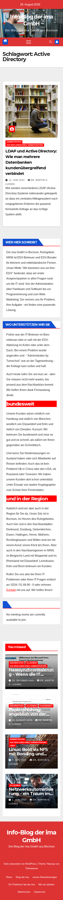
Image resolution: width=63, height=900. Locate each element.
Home (9, 877)
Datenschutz (24, 892)
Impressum (39, 892)
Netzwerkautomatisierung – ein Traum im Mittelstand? (31, 793)
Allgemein (31, 663)
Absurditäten (16, 663)
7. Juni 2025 (19, 760)
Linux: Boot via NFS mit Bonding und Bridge (28, 754)
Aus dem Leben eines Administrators (24, 145)
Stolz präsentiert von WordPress (20, 864)
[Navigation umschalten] (28, 42)
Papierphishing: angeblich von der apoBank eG (27, 714)
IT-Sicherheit (46, 706)
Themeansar (31, 868)
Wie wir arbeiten (46, 884)
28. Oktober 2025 (23, 680)
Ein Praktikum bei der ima (22, 884)
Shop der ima (22, 877)
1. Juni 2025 (19, 800)
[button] (50, 41)
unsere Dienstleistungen (45, 877)
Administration (13, 142)
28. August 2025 (22, 720)
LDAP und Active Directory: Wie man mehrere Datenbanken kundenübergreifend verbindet (31, 162)
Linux (12, 746)
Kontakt (11, 589)
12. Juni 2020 (17, 180)
